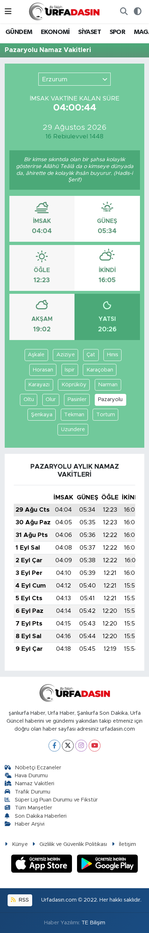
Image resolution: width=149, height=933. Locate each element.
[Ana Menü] (8, 11)
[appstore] (43, 865)
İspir (69, 370)
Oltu (29, 399)
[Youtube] (95, 746)
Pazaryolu (110, 399)
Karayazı (39, 384)
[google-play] (108, 865)
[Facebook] (54, 746)
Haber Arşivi (29, 824)
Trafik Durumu (32, 792)
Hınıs (112, 354)
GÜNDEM (18, 32)
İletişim (127, 844)
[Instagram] (81, 746)
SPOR (117, 32)
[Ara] (124, 11)
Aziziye (65, 354)
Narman (108, 384)
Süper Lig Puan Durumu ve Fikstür (56, 800)
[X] (68, 746)
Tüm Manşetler (33, 808)
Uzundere (73, 429)
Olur (51, 399)
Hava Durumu (31, 775)
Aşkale (36, 354)
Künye (20, 844)
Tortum (105, 414)
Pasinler (77, 399)
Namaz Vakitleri (34, 783)
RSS (23, 900)
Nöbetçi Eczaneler (38, 767)
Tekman (74, 414)
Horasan (43, 370)
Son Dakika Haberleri (41, 816)
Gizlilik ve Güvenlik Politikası (73, 844)
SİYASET (89, 32)
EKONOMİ (55, 32)
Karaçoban (99, 370)
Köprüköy (73, 384)
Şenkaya (41, 414)
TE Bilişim (93, 922)
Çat (90, 354)
